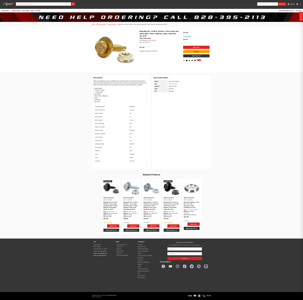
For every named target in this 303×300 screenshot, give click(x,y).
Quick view (111, 188)
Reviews (37, 10)
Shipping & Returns (121, 244)
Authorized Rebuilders (122, 255)
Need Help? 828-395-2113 (286, 10)
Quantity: (185, 39)
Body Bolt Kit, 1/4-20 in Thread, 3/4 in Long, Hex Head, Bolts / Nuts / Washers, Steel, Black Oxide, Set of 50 (171, 205)
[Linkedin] (195, 60)
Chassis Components (143, 251)
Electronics (140, 260)
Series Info (119, 253)
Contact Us (119, 246)
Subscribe (184, 258)
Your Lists (298, 10)
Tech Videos (25, 10)
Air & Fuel (140, 244)
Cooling (140, 253)
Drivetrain (140, 257)
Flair (99, 295)
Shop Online (5, 10)
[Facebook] (184, 60)
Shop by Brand (16, 10)
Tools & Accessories (143, 269)
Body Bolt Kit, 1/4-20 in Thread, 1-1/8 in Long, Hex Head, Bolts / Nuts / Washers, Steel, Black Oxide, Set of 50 (110, 205)
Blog (32, 10)
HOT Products (141, 275)
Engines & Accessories (144, 262)
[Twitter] (192, 60)
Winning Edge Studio (111, 295)
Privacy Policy (119, 251)
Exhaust (140, 264)
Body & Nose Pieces (143, 249)
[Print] (189, 60)
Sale (139, 273)
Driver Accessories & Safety (145, 255)
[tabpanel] (111, 206)
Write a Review (152, 40)
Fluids (139, 266)
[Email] (186, 60)
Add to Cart (282, 4)
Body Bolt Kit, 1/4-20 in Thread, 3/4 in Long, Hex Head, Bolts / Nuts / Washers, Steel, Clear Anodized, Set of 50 (151, 205)
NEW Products (141, 277)
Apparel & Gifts (142, 246)
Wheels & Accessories (143, 271)
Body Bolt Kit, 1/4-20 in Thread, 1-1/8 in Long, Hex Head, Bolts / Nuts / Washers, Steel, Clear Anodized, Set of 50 (130, 205)
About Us (118, 249)
